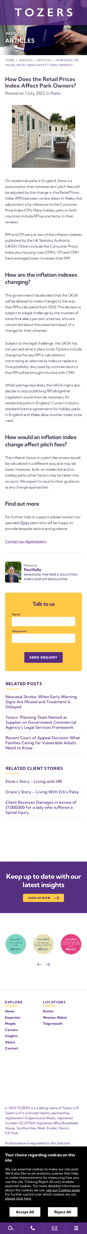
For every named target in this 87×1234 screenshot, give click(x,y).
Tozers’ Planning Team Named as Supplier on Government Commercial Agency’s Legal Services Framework (40, 722)
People (10, 1023)
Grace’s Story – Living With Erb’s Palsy (42, 791)
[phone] (33, 1228)
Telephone (19, 631)
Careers (11, 1030)
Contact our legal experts (25, 541)
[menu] (76, 1228)
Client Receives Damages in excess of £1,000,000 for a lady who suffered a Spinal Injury (40, 807)
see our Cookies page (63, 1190)
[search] (11, 1228)
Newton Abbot (55, 1017)
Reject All (62, 1212)
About (10, 1042)
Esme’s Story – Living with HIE (33, 781)
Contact (11, 1048)
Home (10, 60)
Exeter (48, 1011)
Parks (56, 93)
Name (16, 614)
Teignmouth (53, 1023)
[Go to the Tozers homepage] (43, 12)
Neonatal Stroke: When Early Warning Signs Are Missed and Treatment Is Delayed (41, 701)
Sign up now (39, 897)
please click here (18, 1198)
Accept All (25, 1212)
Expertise (12, 1017)
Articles (44, 60)
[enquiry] (54, 1228)
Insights (26, 60)
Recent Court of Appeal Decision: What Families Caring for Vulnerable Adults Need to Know (42, 742)
